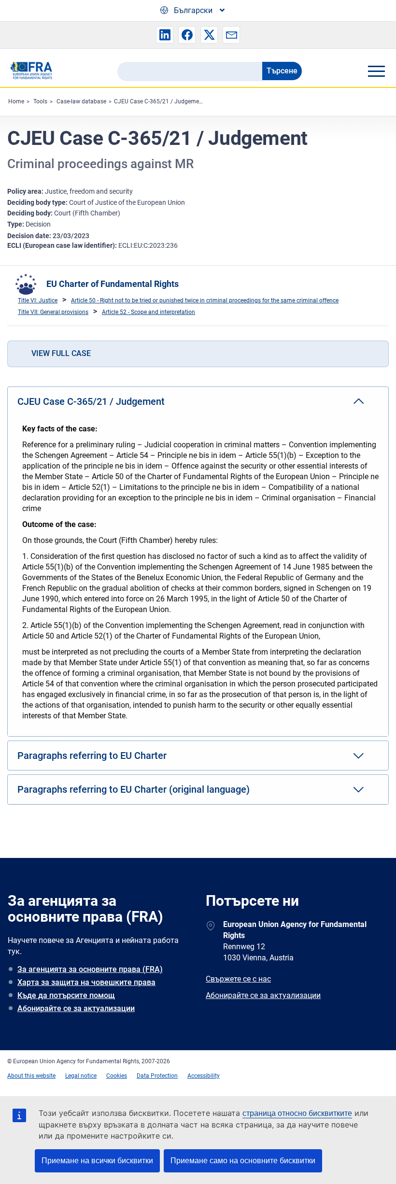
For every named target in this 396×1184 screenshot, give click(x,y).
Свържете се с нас (238, 979)
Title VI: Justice (37, 300)
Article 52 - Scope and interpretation (148, 312)
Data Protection (157, 1075)
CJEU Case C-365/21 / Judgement (159, 101)
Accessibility (203, 1075)
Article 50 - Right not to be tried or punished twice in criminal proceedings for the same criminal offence (205, 300)
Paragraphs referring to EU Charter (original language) (133, 789)
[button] (164, 34)
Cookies (116, 1075)
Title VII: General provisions (53, 312)
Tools (40, 101)
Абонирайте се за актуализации (76, 1008)
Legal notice (81, 1075)
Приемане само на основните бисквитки (242, 1160)
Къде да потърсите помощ (66, 995)
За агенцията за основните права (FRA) (90, 969)
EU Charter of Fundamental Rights (112, 284)
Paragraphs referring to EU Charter (92, 755)
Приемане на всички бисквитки (97, 1160)
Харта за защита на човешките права (86, 982)
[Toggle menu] (376, 71)
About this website (31, 1075)
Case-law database (81, 101)
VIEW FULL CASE (61, 353)
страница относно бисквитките (297, 1113)
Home (16, 101)
